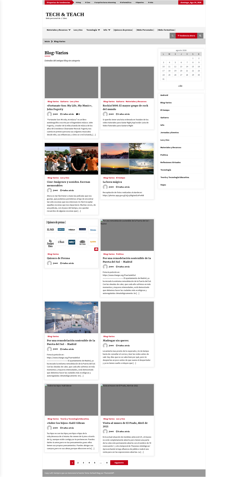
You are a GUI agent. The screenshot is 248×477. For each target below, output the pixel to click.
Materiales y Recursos (57, 30)
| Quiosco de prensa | (123, 30)
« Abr (180, 85)
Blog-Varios (53, 101)
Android (164, 95)
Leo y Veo (78, 30)
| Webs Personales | (145, 30)
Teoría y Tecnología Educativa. (74, 419)
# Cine (87, 2)
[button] (173, 36)
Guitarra (64, 101)
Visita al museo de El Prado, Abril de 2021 (125, 425)
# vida (150, 2)
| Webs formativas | (166, 30)
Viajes (163, 184)
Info (105, 30)
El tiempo (120, 177)
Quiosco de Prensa (58, 258)
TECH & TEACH (65, 14)
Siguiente (119, 462)
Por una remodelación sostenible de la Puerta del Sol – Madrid (127, 260)
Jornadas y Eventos (169, 132)
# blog (78, 2)
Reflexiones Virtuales (170, 162)
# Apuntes (140, 2)
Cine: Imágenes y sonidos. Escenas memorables (68, 183)
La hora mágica (112, 181)
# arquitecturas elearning (105, 2)
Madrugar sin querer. (116, 340)
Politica (120, 254)
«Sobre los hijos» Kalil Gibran (66, 423)
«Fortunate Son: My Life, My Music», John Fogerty (69, 107)
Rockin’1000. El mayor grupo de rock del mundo (125, 107)
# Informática (125, 2)
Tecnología (91, 30)
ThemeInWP (109, 473)
